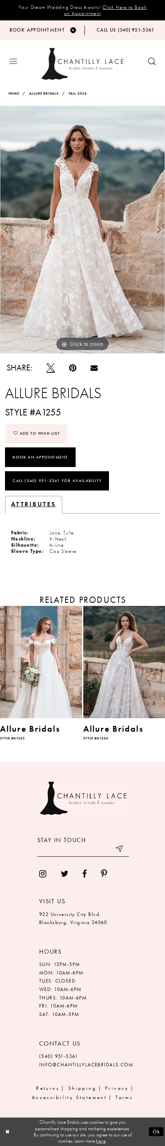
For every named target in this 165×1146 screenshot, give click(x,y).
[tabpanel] (82, 229)
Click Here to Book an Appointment (105, 10)
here (101, 1141)
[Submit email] (120, 850)
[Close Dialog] (7, 1132)
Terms (124, 1097)
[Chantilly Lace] (82, 64)
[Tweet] (51, 368)
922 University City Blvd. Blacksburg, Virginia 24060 (73, 918)
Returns (47, 1088)
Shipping (82, 1088)
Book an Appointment (40, 457)
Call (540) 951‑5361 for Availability (57, 480)
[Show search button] (151, 62)
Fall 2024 (78, 93)
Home (13, 93)
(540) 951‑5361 (58, 1056)
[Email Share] (94, 368)
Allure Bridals (44, 93)
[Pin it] (73, 368)
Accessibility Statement (69, 1097)
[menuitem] (43, 874)
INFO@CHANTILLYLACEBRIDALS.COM (86, 1065)
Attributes (33, 504)
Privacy (117, 1088)
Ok (156, 1131)
